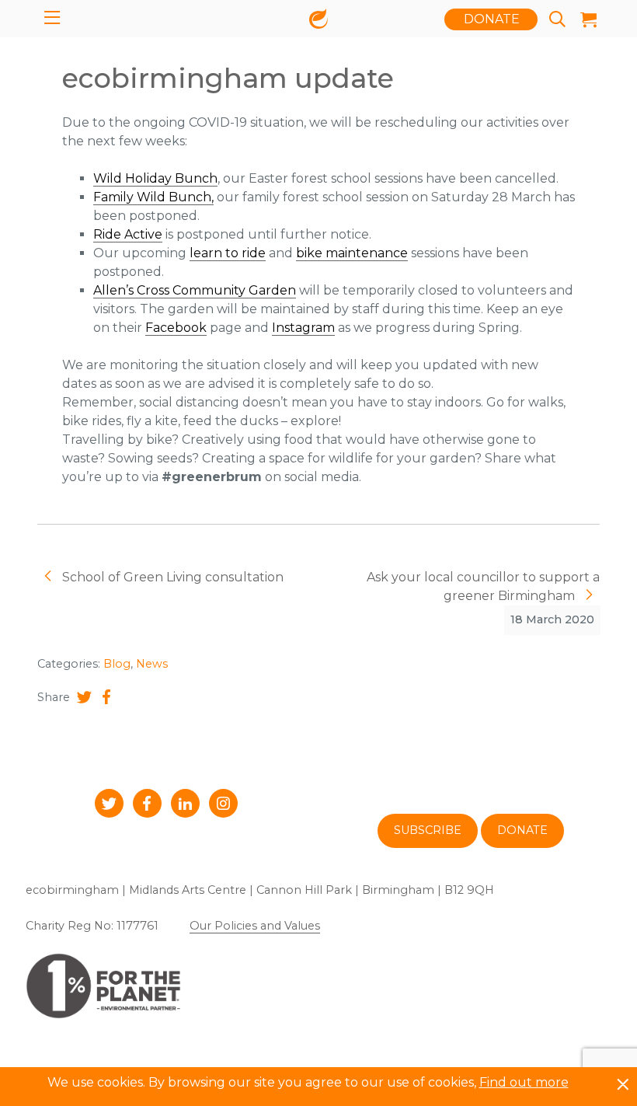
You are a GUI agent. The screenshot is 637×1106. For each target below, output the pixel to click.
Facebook (176, 327)
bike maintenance (352, 253)
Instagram (303, 327)
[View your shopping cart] (585, 19)
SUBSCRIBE (427, 830)
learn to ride (228, 253)
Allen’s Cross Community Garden (194, 290)
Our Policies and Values (255, 926)
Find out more (524, 1082)
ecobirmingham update (228, 78)
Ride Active (127, 234)
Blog (117, 664)
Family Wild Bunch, (153, 197)
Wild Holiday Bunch (155, 178)
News (152, 664)
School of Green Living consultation (171, 577)
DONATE (492, 19)
